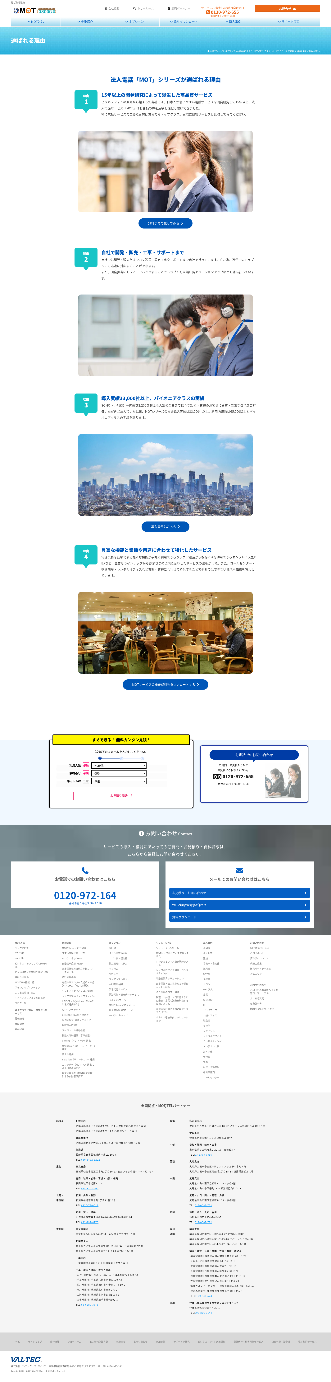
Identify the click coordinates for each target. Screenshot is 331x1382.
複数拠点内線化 (70, 1025)
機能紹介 (86, 21)
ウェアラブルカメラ (119, 979)
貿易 (205, 1062)
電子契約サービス (307, 1341)
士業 (205, 994)
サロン (206, 984)
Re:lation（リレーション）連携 (78, 1059)
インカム (113, 968)
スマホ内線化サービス (73, 953)
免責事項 (120, 1341)
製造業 (206, 1020)
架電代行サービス (118, 989)
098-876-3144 (203, 1312)
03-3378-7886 (203, 1154)
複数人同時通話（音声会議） (77, 1035)
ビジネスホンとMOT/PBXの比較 (31, 972)
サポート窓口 (290, 21)
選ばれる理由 (22, 977)
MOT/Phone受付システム (122, 1005)
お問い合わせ (257, 953)
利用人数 (79, 765)
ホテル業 (207, 953)
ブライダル (209, 1030)
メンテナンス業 (211, 1046)
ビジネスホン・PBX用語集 (211, 1341)
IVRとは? (19, 958)
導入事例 (234, 21)
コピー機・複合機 (118, 958)
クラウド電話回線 (118, 953)
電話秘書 (19, 1029)
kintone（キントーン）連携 (76, 1040)
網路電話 (19, 1023)
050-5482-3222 (90, 1159)
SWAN (206, 973)
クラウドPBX (22, 948)
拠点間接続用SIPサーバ (121, 1010)
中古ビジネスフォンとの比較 (30, 997)
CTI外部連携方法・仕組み (75, 1014)
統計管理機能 (69, 977)
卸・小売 (207, 1051)
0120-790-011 (89, 1205)
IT (204, 1005)
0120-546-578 (203, 1295)
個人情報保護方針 (99, 1341)
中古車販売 (209, 1072)
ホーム (16, 1341)
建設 (205, 958)
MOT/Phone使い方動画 (74, 948)
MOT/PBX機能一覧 (24, 982)
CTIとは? (19, 953)
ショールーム (74, 1341)
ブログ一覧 (20, 1003)
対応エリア (256, 973)
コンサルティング (212, 1041)
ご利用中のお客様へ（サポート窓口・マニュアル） (266, 991)
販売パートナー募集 (260, 968)
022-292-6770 (89, 1222)
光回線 (112, 948)
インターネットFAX (72, 958)
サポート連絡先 (182, 1341)
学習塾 (206, 1056)
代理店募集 (256, 963)
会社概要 (54, 1341)
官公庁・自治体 (211, 963)
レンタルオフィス (212, 1036)
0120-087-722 (203, 1205)
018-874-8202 (89, 1188)
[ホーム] (35, 13)
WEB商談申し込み (259, 948)
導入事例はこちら (164, 526)
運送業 (206, 979)
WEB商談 (160, 1341)
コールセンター (211, 1077)
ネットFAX (78, 781)
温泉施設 (207, 999)
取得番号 (79, 773)
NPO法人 (208, 989)
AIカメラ (113, 973)
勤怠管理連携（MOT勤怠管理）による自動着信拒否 (78, 1074)
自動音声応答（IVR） (73, 963)
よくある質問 (257, 998)
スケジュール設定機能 (73, 1030)
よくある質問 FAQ (25, 992)
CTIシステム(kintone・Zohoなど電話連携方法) (78, 1002)
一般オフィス (210, 1015)
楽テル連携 (68, 1054)
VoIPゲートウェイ (118, 1015)
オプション (136, 21)
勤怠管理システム (118, 963)
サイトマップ (35, 1341)
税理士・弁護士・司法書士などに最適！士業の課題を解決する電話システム (172, 1000)
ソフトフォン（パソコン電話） (78, 990)
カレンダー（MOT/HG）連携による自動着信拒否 (78, 1066)
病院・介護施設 (211, 1067)
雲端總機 (19, 1018)
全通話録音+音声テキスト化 (76, 1019)
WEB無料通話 (116, 984)
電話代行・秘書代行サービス (124, 994)
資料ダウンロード (185, 21)
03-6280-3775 (89, 1304)
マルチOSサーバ (117, 999)
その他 (206, 1025)
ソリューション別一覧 (167, 948)
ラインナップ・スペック (27, 987)
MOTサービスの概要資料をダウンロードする (164, 684)
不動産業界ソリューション (170, 978)
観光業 (206, 968)
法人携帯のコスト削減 (167, 992)
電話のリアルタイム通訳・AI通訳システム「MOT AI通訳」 (78, 984)
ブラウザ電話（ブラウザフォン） (79, 996)
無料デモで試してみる (164, 223)
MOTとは (37, 21)
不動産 (206, 948)
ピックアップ (210, 1010)
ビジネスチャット (71, 1009)
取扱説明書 (256, 1003)
